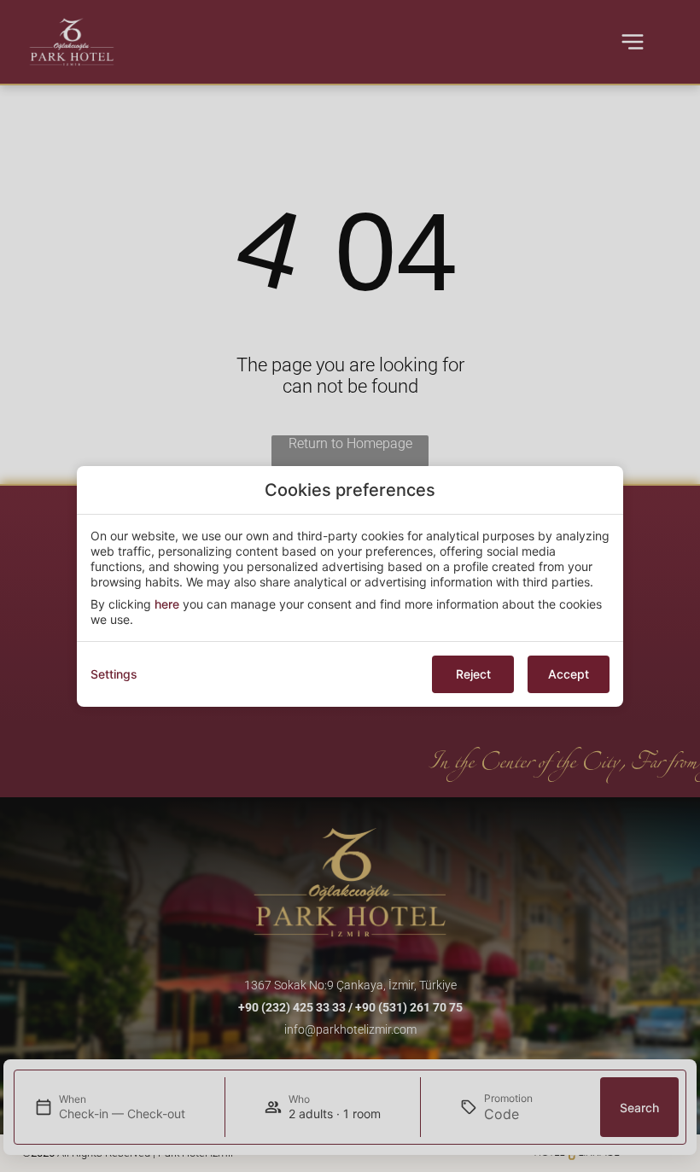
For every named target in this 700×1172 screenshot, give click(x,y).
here (167, 604)
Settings (113, 674)
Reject (473, 674)
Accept (568, 674)
